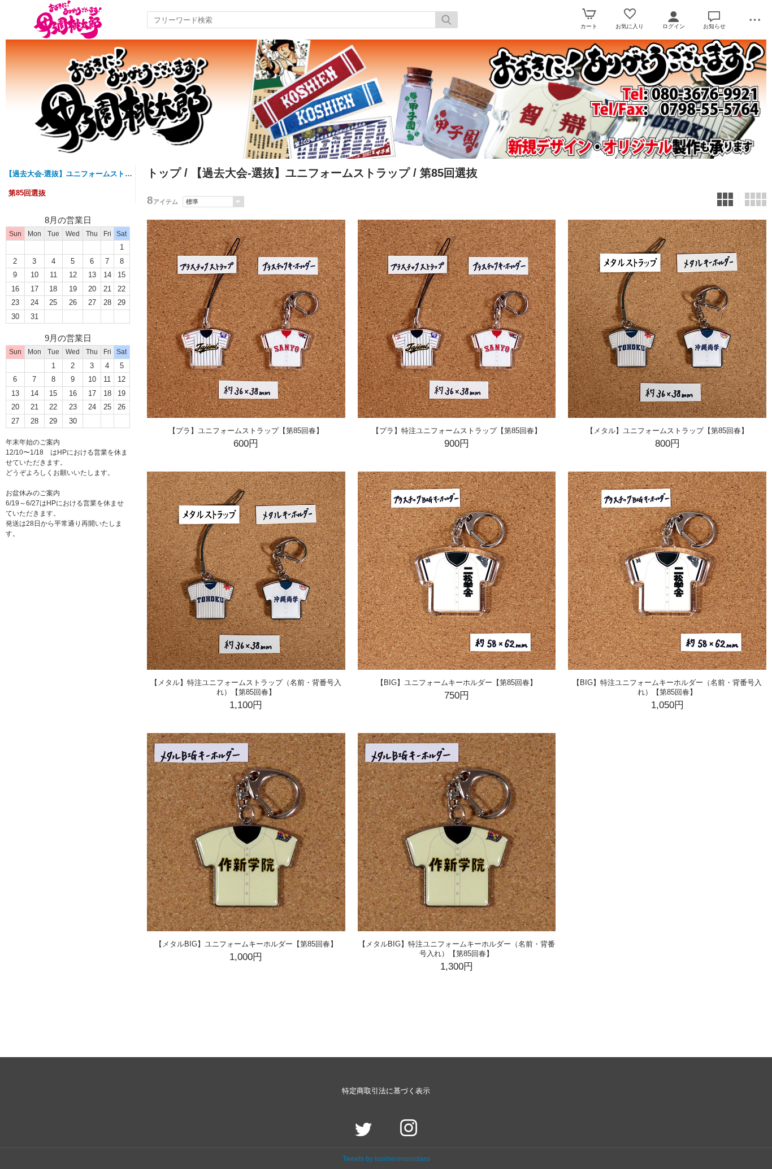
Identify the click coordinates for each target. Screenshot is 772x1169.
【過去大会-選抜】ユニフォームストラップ (76, 173)
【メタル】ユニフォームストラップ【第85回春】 (667, 430)
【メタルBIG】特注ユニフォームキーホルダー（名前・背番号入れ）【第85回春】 (456, 949)
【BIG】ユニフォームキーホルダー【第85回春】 (456, 682)
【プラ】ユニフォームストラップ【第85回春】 (245, 430)
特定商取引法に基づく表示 (386, 1091)
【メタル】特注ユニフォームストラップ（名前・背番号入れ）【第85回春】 (245, 687)
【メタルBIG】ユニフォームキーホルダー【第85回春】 (246, 944)
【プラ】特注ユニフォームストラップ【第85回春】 (456, 430)
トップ (164, 173)
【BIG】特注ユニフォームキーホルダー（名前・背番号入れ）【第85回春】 (667, 687)
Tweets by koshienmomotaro (386, 1158)
